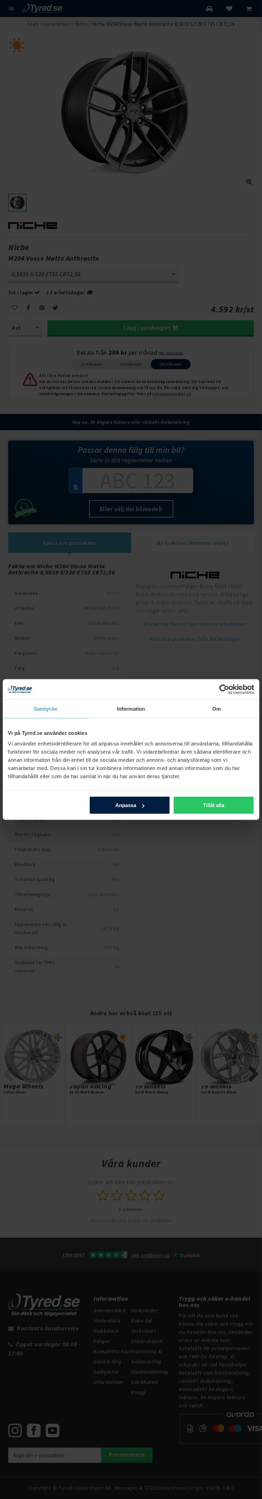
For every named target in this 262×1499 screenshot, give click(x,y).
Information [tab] (131, 709)
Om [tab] (216, 709)
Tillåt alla (213, 805)
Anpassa (125, 805)
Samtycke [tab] (45, 709)
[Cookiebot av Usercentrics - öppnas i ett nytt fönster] (224, 689)
